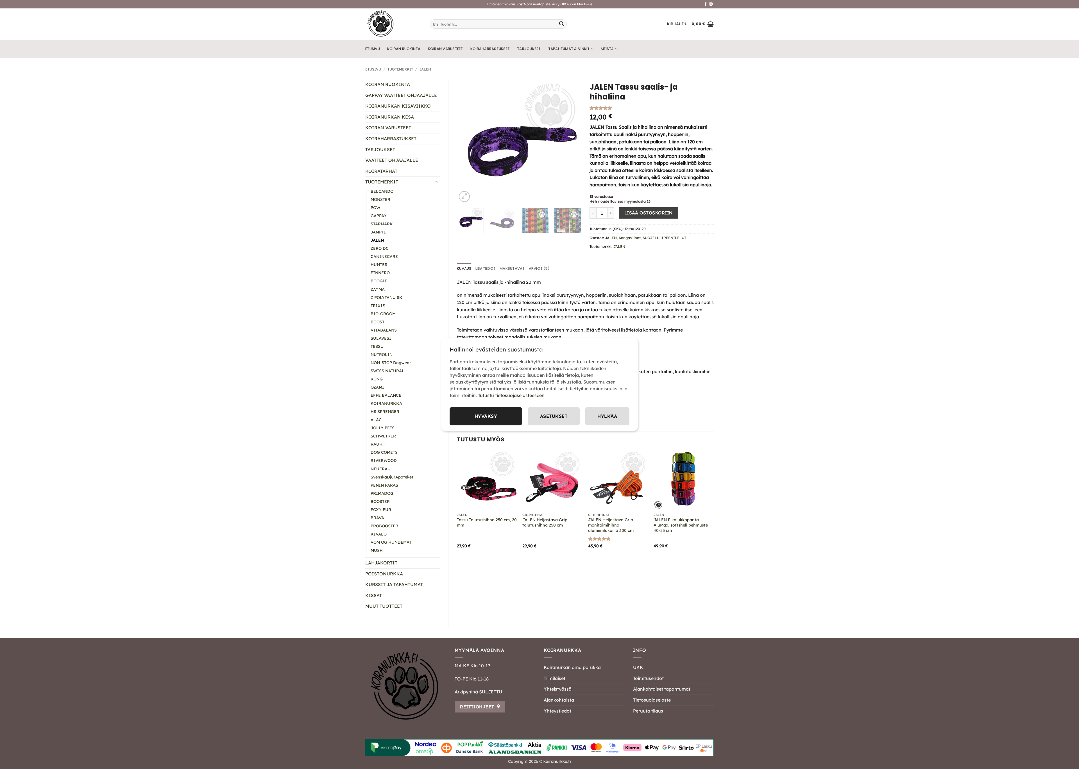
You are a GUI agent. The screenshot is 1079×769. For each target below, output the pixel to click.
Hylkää (607, 416)
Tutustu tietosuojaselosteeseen (511, 395)
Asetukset (553, 416)
